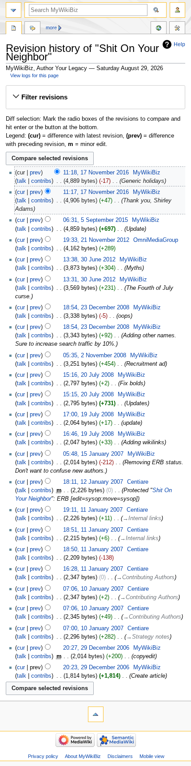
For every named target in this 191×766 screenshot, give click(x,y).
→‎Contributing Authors (145, 577)
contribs (41, 181)
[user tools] (177, 10)
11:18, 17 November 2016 (96, 173)
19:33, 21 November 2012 (96, 240)
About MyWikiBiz (83, 756)
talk (21, 181)
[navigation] (13, 10)
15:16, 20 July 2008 (88, 375)
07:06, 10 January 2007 (93, 589)
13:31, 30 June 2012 (89, 279)
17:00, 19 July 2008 (88, 414)
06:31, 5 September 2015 (95, 220)
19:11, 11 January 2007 (93, 510)
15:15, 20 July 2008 (88, 394)
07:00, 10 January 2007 (93, 628)
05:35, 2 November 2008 (94, 355)
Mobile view (151, 756)
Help (179, 44)
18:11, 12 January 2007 (93, 482)
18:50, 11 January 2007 (93, 549)
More (51, 27)
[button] (95, 97)
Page (13, 29)
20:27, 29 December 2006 (96, 648)
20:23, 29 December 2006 (96, 667)
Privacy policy (43, 756)
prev (35, 173)
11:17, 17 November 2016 (96, 192)
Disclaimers (120, 756)
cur (21, 192)
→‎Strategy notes (148, 637)
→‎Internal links (142, 518)
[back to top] (95, 714)
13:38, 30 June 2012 (89, 260)
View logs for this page (34, 75)
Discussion (32, 29)
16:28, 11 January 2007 (93, 569)
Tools (177, 29)
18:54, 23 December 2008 (96, 307)
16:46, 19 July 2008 (88, 434)
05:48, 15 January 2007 (93, 454)
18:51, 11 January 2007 (93, 530)
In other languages (158, 29)
